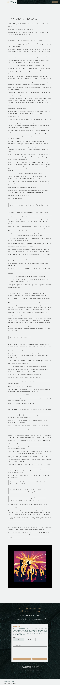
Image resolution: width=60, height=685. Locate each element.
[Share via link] (14, 596)
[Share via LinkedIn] (11, 596)
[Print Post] (17, 596)
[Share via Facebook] (8, 596)
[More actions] (51, 15)
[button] (56, 5)
